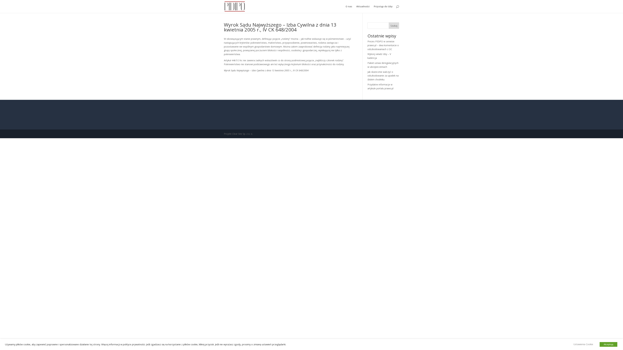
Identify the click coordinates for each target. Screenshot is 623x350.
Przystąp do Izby (383, 6)
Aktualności (363, 6)
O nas (349, 6)
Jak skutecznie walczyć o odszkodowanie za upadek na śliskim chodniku (383, 75)
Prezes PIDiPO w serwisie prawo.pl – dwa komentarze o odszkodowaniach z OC (383, 45)
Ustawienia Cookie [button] (583, 344)
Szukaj (394, 25)
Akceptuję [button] (608, 344)
